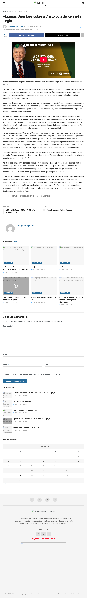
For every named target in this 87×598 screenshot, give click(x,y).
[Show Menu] (4, 3)
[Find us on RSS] (55, 500)
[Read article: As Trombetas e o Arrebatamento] (72, 255)
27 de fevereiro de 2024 (34, 26)
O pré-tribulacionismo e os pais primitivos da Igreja (31, 419)
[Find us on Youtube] (47, 500)
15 (78, 466)
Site (46, 364)
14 (67, 466)
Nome (6, 354)
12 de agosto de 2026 (66, 305)
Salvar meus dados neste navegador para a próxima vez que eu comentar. (32, 374)
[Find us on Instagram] (49, 534)
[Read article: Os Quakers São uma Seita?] (44, 255)
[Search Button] (83, 3)
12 (43, 466)
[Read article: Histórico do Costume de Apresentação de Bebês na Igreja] (16, 255)
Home (4, 11)
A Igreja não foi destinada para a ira (26, 427)
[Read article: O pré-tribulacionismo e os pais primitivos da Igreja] (16, 286)
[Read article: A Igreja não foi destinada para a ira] (44, 286)
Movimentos (12, 11)
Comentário (8, 326)
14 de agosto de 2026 (66, 270)
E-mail (6, 364)
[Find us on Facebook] (32, 500)
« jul (4, 484)
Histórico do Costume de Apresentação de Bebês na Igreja (34, 393)
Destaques (20, 30)
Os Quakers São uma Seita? (41, 267)
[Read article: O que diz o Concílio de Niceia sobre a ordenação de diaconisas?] (72, 286)
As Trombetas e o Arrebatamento (72, 267)
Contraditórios (22, 11)
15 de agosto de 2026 (38, 270)
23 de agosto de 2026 (10, 272)
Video (36, 30)
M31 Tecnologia (76, 594)
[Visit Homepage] (43, 3)
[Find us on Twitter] (39, 500)
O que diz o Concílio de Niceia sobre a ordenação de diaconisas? (71, 299)
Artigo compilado (16, 26)
